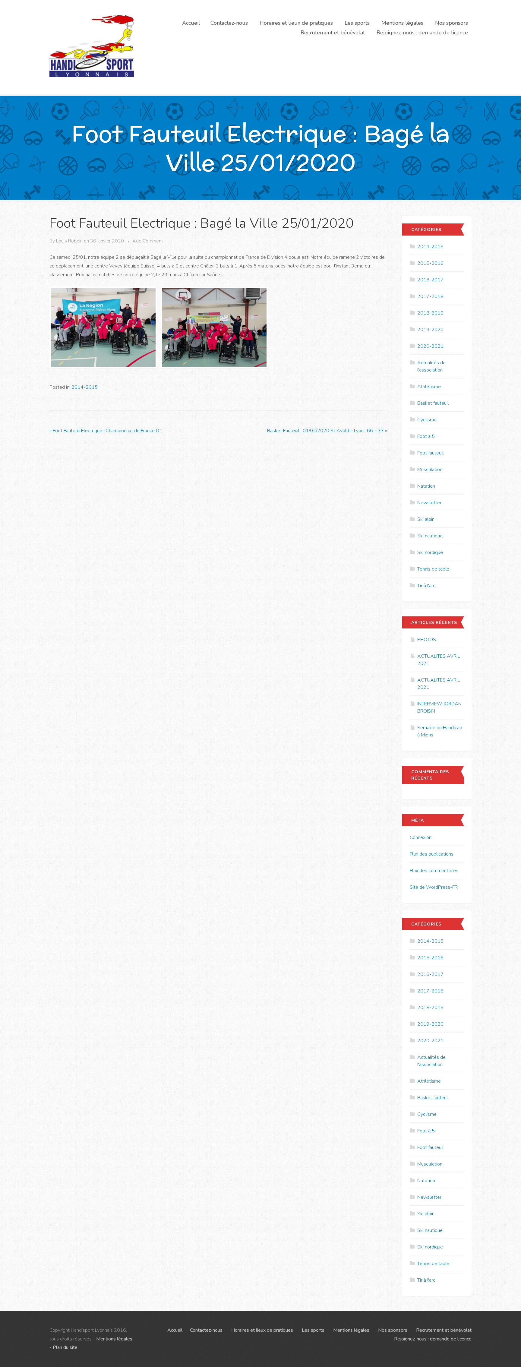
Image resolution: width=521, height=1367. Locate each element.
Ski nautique (430, 536)
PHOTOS (426, 639)
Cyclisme (427, 419)
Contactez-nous (229, 23)
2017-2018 (430, 296)
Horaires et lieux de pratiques (296, 23)
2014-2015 (84, 387)
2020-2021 (430, 346)
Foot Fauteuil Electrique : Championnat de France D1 (105, 430)
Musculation (429, 469)
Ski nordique (430, 552)
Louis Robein (69, 241)
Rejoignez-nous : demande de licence (422, 32)
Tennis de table (433, 569)
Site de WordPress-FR (434, 887)
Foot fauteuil (430, 453)
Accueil (191, 23)
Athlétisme (429, 386)
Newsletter (429, 502)
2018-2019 (430, 313)
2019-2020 (430, 329)
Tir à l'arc (426, 585)
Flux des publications (431, 854)
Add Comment (147, 241)
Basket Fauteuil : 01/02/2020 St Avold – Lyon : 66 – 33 (327, 430)
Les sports (357, 23)
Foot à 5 (426, 436)
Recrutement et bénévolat (333, 32)
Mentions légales (402, 23)
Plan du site (65, 1347)
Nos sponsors (451, 23)
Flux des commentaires (434, 870)
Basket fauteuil (433, 403)
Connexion (420, 837)
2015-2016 (430, 263)
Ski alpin (425, 519)
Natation (426, 486)
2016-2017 (430, 280)
